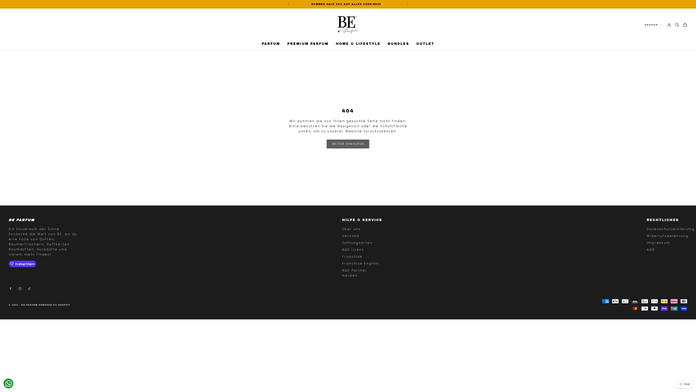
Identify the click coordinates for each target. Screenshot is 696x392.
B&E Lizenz (353, 250)
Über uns (351, 229)
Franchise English (360, 263)
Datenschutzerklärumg (671, 229)
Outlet (425, 44)
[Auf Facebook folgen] (10, 288)
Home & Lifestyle (358, 44)
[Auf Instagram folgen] (20, 288)
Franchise (352, 256)
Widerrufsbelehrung (667, 236)
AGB (651, 250)
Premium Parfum (308, 44)
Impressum (658, 243)
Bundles (398, 44)
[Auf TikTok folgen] (29, 288)
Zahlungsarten (357, 243)
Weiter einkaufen (348, 144)
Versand (350, 236)
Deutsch (651, 25)
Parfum (271, 44)
